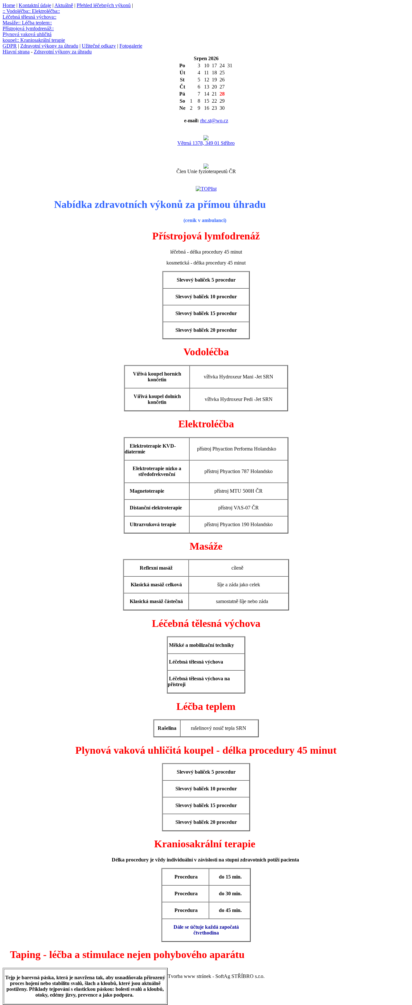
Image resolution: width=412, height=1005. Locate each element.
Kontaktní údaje (35, 5)
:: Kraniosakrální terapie (40, 40)
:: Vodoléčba (15, 11)
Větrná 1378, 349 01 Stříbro (206, 143)
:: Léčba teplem (33, 22)
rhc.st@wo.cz (214, 120)
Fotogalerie (130, 46)
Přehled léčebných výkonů (104, 5)
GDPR (10, 46)
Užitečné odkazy (99, 46)
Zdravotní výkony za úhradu (49, 46)
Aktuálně (63, 5)
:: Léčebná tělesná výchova (31, 14)
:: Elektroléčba (42, 11)
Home (9, 5)
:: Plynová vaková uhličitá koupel (28, 34)
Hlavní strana (16, 51)
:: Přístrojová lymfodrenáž (27, 25)
